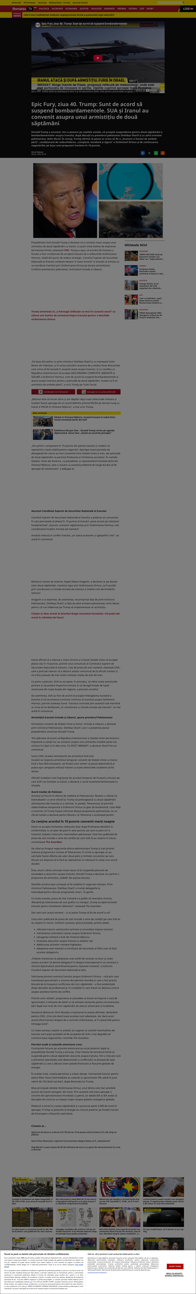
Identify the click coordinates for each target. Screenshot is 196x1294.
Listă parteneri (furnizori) (97, 1273)
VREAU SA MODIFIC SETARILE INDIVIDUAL (174, 1274)
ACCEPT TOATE (175, 1266)
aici (31, 1282)
